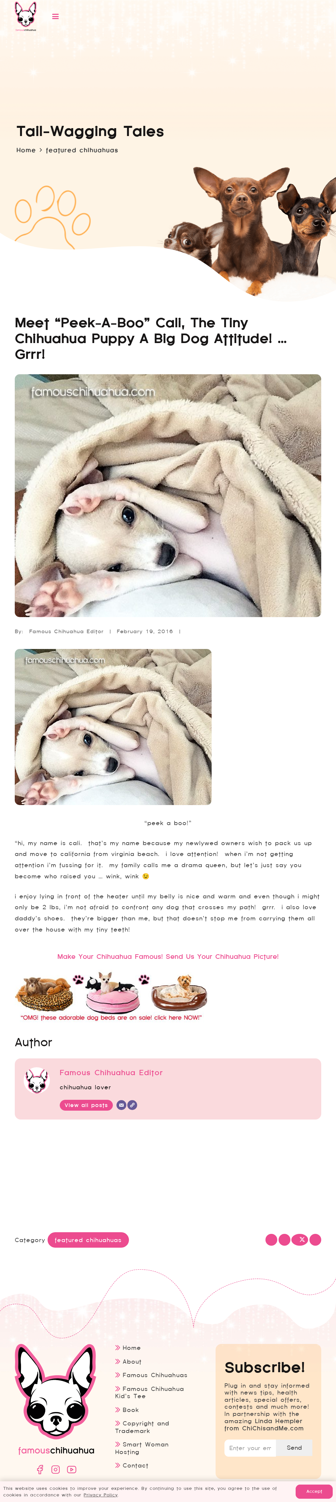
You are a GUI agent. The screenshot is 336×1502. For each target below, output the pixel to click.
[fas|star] (40, 1469)
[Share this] (284, 1240)
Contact (136, 1465)
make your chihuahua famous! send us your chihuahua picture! (168, 956)
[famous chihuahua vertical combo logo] (25, 16)
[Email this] (271, 1240)
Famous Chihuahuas (155, 1375)
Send (294, 1447)
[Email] (121, 1105)
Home (132, 1348)
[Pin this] (315, 1240)
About (132, 1361)
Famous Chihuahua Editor (66, 631)
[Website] (132, 1105)
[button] (179, 16)
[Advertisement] (168, 1177)
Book (131, 1410)
